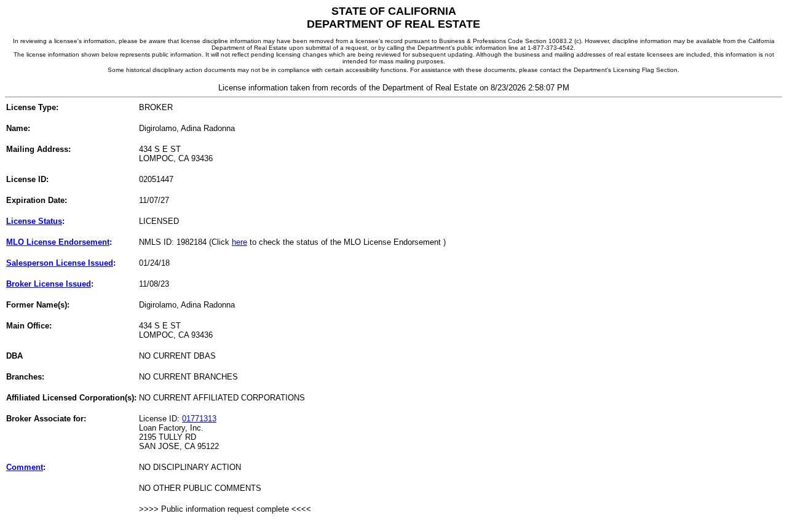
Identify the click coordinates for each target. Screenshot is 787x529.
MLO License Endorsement (57, 242)
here (239, 242)
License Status (34, 221)
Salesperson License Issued (59, 263)
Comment (24, 467)
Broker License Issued (48, 283)
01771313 (199, 418)
